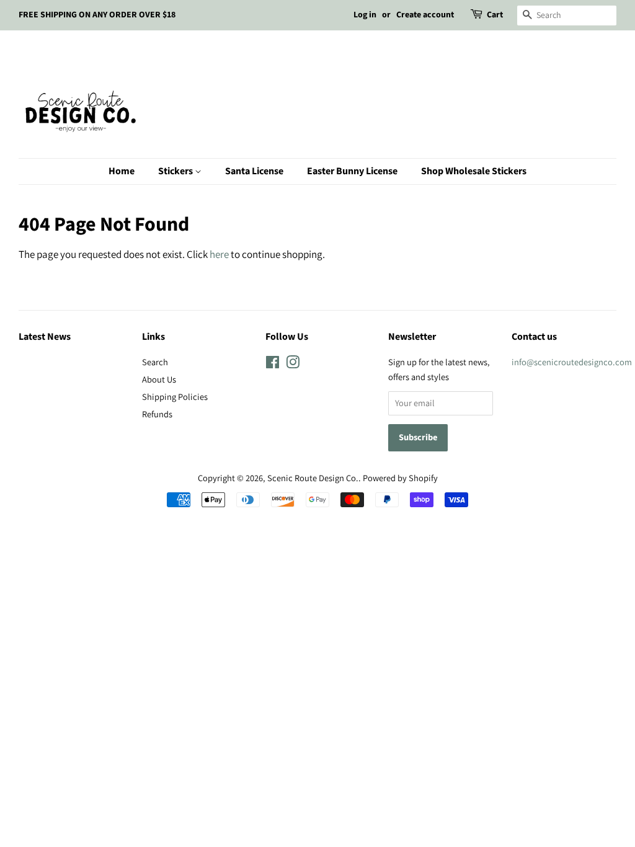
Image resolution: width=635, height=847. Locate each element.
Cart (495, 15)
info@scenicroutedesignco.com (572, 362)
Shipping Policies (175, 396)
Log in (364, 15)
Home (122, 171)
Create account (425, 15)
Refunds (157, 414)
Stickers (176, 171)
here (219, 254)
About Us (159, 379)
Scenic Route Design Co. (312, 478)
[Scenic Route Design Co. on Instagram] (293, 364)
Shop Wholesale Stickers (473, 171)
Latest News (45, 337)
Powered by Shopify (400, 478)
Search (155, 362)
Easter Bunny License (352, 171)
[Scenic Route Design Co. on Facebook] (272, 364)
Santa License (254, 171)
